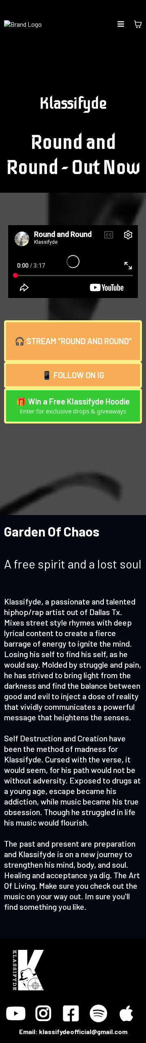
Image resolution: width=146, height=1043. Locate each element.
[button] (121, 24)
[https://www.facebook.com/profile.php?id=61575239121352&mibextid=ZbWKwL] (73, 1009)
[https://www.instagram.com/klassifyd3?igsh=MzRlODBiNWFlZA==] (45, 1009)
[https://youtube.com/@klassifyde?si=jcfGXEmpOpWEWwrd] (18, 1009)
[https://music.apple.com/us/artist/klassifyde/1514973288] (128, 1009)
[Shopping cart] (138, 24)
